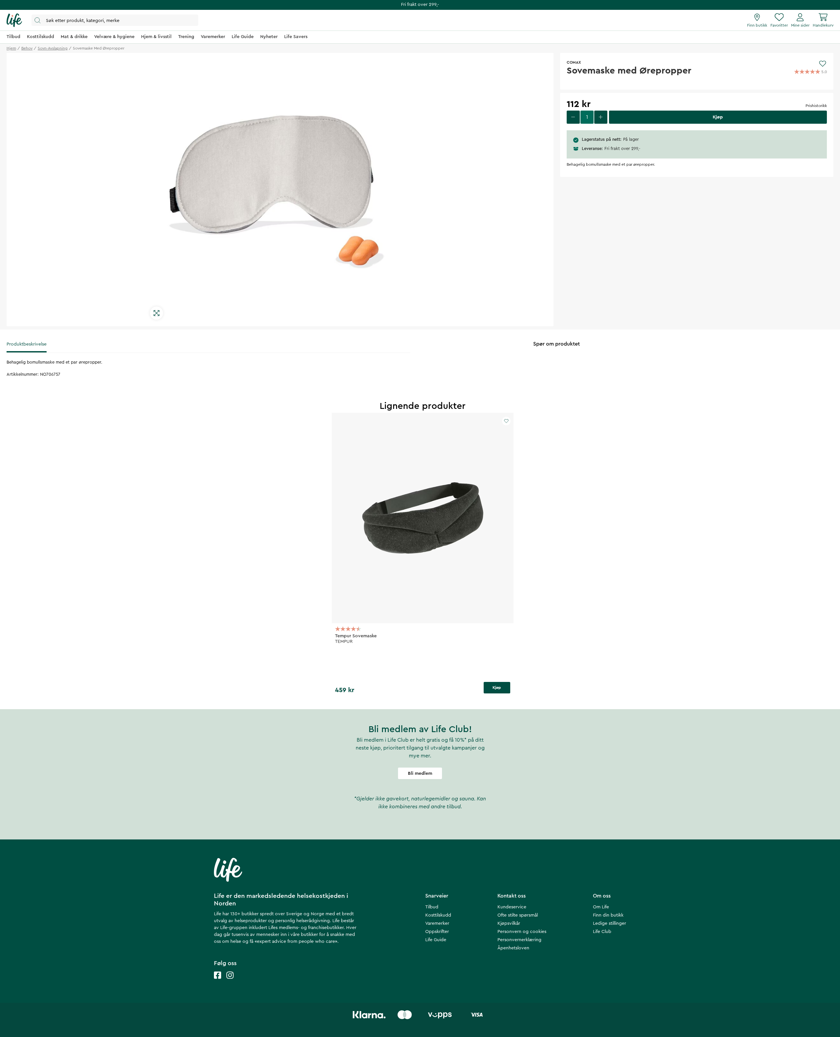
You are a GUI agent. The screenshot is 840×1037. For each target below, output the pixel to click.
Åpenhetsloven (513, 948)
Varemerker (437, 923)
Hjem (11, 48)
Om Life (601, 907)
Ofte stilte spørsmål (517, 915)
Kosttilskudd (438, 915)
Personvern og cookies (521, 931)
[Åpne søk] (115, 20)
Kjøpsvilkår (508, 923)
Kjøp (497, 687)
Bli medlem (420, 773)
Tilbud (431, 907)
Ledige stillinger (609, 923)
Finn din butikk (608, 915)
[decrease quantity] (573, 117)
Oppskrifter (437, 931)
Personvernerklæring (519, 940)
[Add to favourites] (822, 63)
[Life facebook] (217, 981)
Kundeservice (511, 907)
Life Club (602, 931)
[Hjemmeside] (14, 20)
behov (26, 48)
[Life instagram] (230, 981)
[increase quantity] (600, 117)
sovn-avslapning (53, 48)
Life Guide (435, 940)
